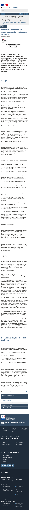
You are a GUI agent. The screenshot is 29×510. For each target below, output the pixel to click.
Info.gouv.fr (5, 455)
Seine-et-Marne (6, 448)
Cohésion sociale (5, 492)
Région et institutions (19, 16)
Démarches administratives (10, 408)
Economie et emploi (20, 488)
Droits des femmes (19, 486)
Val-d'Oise (18, 446)
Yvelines (18, 448)
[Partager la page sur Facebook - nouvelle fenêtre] (6, 391)
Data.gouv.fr (5, 461)
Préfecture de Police (7, 446)
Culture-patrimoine (6, 493)
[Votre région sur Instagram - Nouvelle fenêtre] (27, 14)
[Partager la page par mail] (10, 391)
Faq (3, 428)
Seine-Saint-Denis (20, 442)
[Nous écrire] (13, 465)
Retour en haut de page (20, 391)
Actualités (4, 484)
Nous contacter (20, 0)
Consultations (5, 505)
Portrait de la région (8, 395)
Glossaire (4, 430)
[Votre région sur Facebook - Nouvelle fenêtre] (20, 14)
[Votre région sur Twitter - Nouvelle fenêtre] (24, 14)
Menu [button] (3, 14)
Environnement (19, 491)
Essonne (4, 442)
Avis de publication (6, 503)
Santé (17, 494)
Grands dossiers (5, 497)
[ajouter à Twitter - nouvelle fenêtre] (8, 391)
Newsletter (26, 0)
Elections (18, 489)
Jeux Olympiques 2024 (6, 499)
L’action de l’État (7, 405)
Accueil (11, 16)
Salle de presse (25, 2)
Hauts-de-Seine (6, 444)
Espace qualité (6, 19)
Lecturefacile (5, 26)
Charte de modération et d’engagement (12, 20)
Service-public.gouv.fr (7, 457)
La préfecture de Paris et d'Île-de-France (12, 17)
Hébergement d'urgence (20, 492)
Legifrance (5, 459)
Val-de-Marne (19, 444)
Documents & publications (8, 501)
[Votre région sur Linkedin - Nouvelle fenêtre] (22, 14)
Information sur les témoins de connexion (24, 430)
